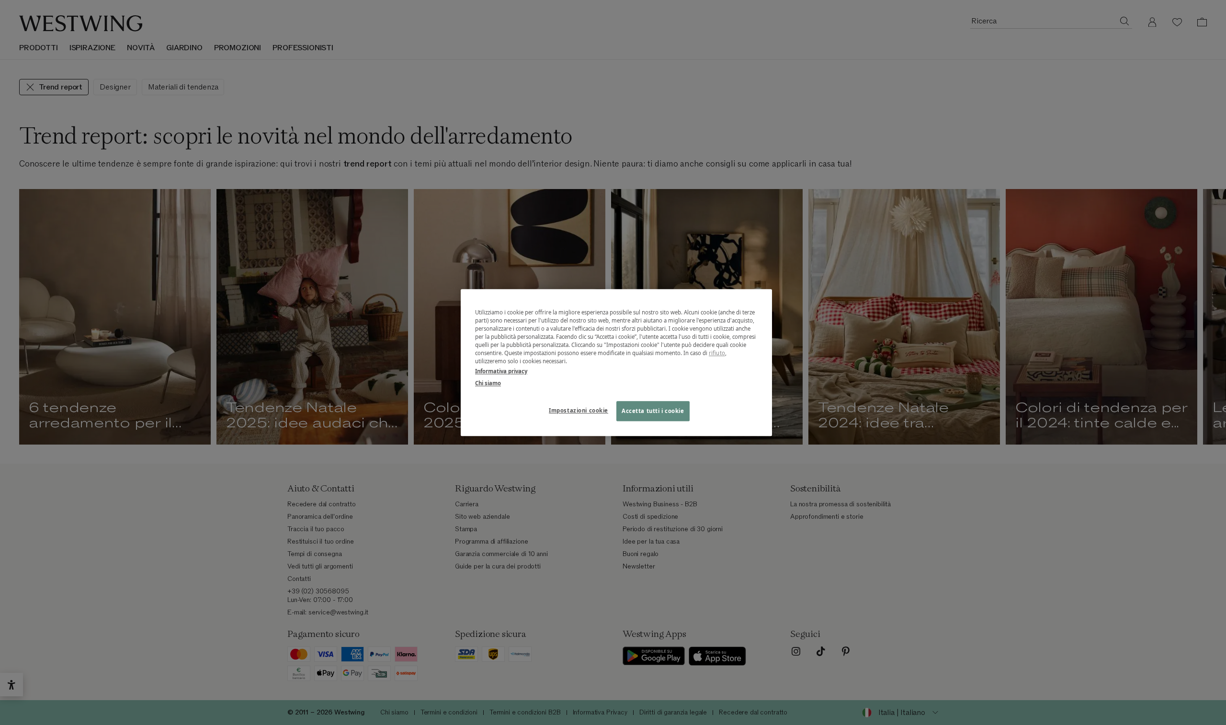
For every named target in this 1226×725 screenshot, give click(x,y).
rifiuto (717, 353)
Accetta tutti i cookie (653, 410)
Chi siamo (488, 383)
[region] (616, 362)
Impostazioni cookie (578, 410)
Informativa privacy (501, 371)
